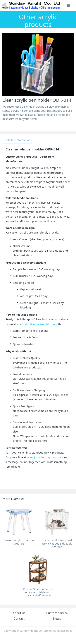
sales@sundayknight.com (39, 324)
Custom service (57, 613)
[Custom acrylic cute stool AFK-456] (19, 520)
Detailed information (17, 140)
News (57, 619)
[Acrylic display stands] (30, 5)
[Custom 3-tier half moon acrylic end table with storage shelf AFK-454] (38, 569)
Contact (19, 619)
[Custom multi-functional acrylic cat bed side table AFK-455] (56, 520)
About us (19, 613)
